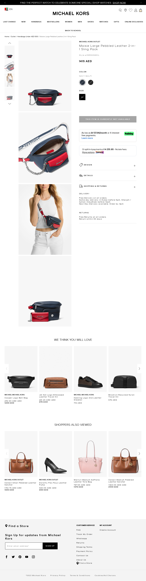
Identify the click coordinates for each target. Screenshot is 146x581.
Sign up (50, 546)
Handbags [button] (36, 21)
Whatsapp (81, 538)
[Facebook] (6, 556)
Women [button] (68, 21)
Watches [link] (103, 21)
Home (7, 36)
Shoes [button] (91, 21)
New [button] (23, 21)
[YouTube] (26, 556)
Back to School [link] (73, 30)
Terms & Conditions (80, 575)
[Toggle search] (120, 10)
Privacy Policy (57, 575)
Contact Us (82, 555)
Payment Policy (84, 551)
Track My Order (84, 534)
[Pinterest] (20, 556)
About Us (81, 560)
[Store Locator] (125, 10)
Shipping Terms (84, 547)
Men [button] (80, 21)
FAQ (78, 530)
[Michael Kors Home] (71, 14)
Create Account (108, 530)
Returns (80, 542)
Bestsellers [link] (53, 21)
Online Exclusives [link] (134, 21)
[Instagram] (33, 556)
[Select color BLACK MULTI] (90, 82)
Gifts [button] (116, 21)
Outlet (13, 36)
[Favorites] (130, 10)
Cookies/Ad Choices (105, 575)
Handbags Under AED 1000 (27, 36)
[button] (7, 368)
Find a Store (19, 526)
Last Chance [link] (9, 21)
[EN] (6, 10)
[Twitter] (13, 556)
